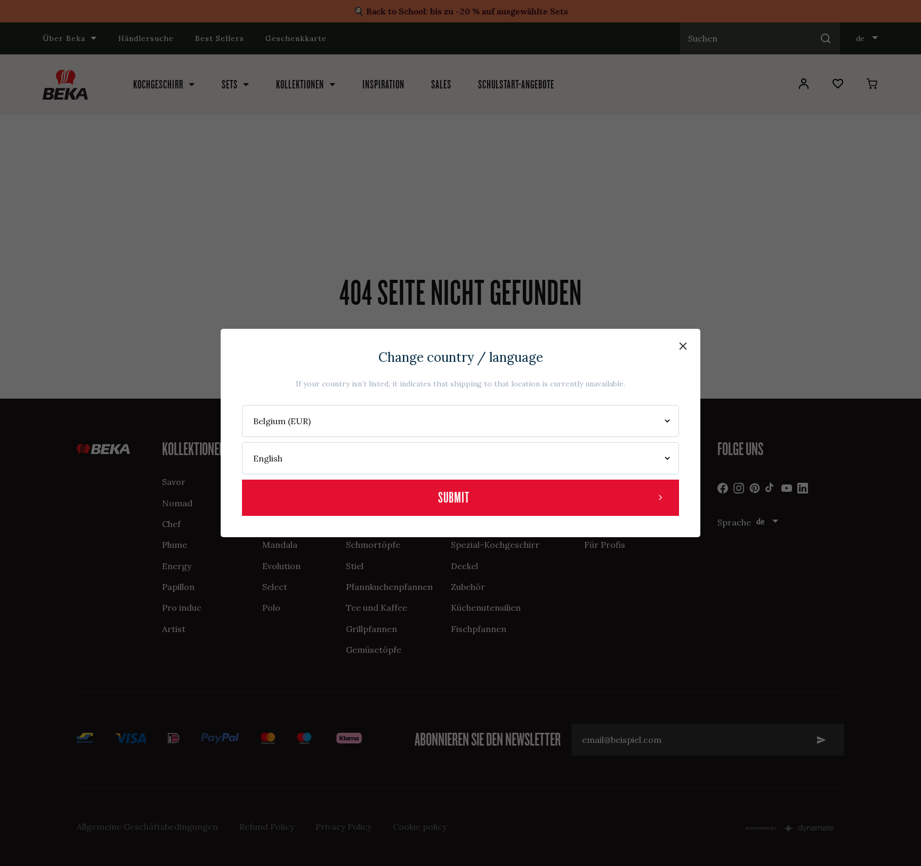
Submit (454, 497)
